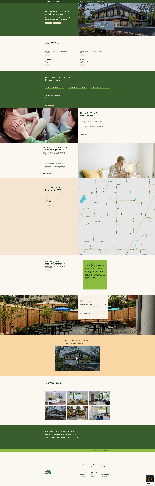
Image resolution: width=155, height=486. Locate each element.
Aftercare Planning (104, 478)
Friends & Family (93, 464)
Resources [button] (98, 1)
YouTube (102, 461)
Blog (91, 461)
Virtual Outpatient (104, 476)
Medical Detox (93, 476)
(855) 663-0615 (57, 1)
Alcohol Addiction (83, 474)
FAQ (91, 466)
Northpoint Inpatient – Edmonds (53, 198)
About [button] (107, 1)
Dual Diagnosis (82, 478)
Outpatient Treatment (105, 474)
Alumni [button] (103, 1)
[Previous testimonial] (87, 285)
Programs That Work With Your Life (86, 304)
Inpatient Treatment (94, 478)
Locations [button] (87, 1)
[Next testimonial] (90, 285)
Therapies (92, 474)
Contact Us (81, 461)
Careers (67, 461)
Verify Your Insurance (83, 464)
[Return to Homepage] (51, 1)
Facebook (103, 466)
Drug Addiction (82, 476)
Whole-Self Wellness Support (85, 313)
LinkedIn (102, 464)
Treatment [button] (92, 1)
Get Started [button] (81, 1)
